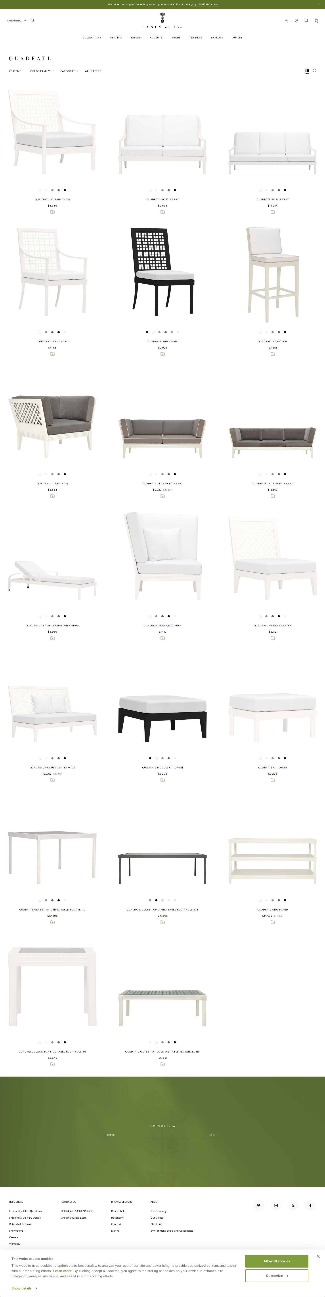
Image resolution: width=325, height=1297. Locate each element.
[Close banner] (318, 1256)
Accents (156, 37)
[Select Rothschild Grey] (171, 332)
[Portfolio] (306, 20)
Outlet (237, 37)
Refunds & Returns (20, 1224)
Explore (217, 37)
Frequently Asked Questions (25, 1211)
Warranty (14, 1243)
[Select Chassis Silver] (52, 190)
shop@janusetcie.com (73, 1217)
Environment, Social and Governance (172, 1230)
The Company (158, 1211)
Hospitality (117, 1217)
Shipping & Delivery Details (25, 1217)
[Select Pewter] (58, 190)
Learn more (62, 1271)
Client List (156, 1224)
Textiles (195, 37)
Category (67, 71)
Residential (14, 20)
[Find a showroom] (296, 21)
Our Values (157, 1217)
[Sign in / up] (286, 20)
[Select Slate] (64, 190)
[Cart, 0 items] (316, 21)
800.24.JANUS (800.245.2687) (77, 1211)
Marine (115, 1230)
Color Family (40, 71)
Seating (116, 37)
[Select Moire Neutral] (46, 190)
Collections (91, 37)
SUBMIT (213, 1135)
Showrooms (16, 1230)
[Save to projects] (52, 212)
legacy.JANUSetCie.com (203, 4)
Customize (274, 1275)
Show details (21, 1288)
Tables (136, 37)
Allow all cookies (277, 1261)
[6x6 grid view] (314, 71)
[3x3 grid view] (307, 71)
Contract (116, 1224)
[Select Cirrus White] (40, 190)
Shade (176, 37)
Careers (13, 1237)
